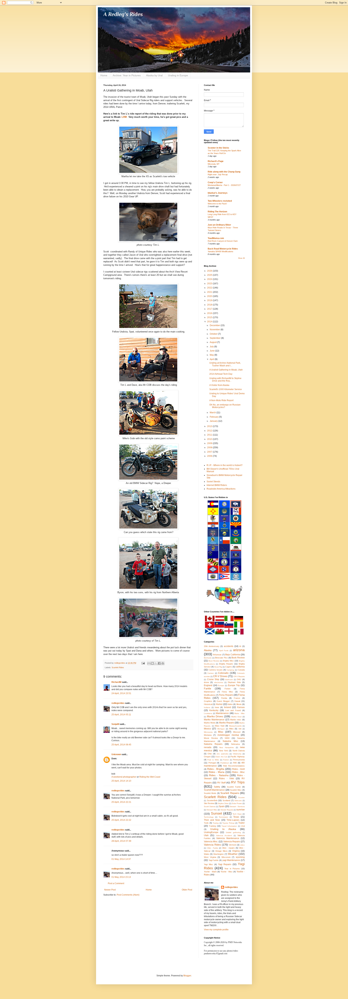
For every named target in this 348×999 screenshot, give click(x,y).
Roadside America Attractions (221, 489)
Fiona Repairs (226, 695)
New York (223, 751)
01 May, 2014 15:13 (121, 877)
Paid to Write (213, 760)
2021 (210, 292)
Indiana (207, 707)
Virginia (236, 851)
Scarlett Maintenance (214, 790)
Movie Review (211, 738)
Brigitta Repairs (226, 664)
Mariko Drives (215, 716)
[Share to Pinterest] (163, 663)
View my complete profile (216, 929)
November (215, 329)
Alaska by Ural (154, 75)
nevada (207, 747)
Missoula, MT (213, 164)
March (213, 412)
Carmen (210, 673)
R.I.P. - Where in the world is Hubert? (225, 465)
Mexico (207, 728)
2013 (210, 426)
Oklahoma (237, 754)
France (237, 698)
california (240, 666)
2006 (210, 456)
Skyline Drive (223, 803)
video (242, 845)
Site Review (209, 803)
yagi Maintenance (231, 860)
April (212, 359)
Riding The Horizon (217, 211)
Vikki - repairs (228, 848)
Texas (236, 817)
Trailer (241, 823)
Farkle (207, 688)
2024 (210, 279)
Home (103, 75)
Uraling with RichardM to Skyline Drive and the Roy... (225, 379)
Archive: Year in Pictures (127, 75)
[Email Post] (143, 663)
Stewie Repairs (227, 810)
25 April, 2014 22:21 (121, 802)
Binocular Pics (221, 658)
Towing (216, 823)
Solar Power (237, 803)
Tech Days (237, 814)
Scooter (241, 797)
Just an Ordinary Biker (219, 225)
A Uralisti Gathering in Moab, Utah (226, 370)
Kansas (241, 707)
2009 (210, 443)
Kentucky (213, 710)
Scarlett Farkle (234, 787)
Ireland (227, 707)
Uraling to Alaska (223, 829)
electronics (218, 682)
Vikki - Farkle (212, 848)
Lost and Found (233, 710)
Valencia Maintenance (227, 838)
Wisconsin (226, 857)
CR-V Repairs (239, 676)
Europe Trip (234, 685)
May (212, 355)
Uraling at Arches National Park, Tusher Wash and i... (225, 364)
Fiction (227, 689)
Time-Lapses (233, 820)
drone (206, 682)
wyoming (240, 857)
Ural (243, 826)
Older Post (187, 889)
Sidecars (238, 801)
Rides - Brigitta (215, 768)
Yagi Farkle (214, 860)
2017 (210, 309)
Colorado (223, 672)
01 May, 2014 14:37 (121, 859)
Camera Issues (215, 670)
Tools (206, 823)
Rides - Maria (216, 772)
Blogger (187, 975)
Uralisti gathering (233, 832)
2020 (210, 296)
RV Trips (238, 782)
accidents (228, 646)
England (208, 685)
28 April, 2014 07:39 (121, 841)
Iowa (217, 707)
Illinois (239, 704)
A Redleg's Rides (123, 14)
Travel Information (229, 826)
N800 (227, 738)
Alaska (208, 650)
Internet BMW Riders (217, 485)
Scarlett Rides (118, 667)
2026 (210, 271)
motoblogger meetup (228, 735)
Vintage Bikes (221, 851)
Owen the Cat (221, 757)
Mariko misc (235, 720)
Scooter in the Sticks (218, 148)
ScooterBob (212, 800)
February (214, 417)
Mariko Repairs (226, 722)
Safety (217, 787)
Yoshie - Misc (227, 872)
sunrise (240, 809)
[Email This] (149, 663)
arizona (239, 650)
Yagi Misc (208, 864)
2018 (210, 304)
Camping (230, 670)
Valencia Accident (224, 835)
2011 (210, 435)
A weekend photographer (123, 777)
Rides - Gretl (238, 769)
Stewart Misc (212, 810)
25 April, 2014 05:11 (121, 714)
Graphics (208, 701)
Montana (208, 735)
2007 (210, 452)
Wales (206, 854)
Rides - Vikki (226, 778)
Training (212, 826)
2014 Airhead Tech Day (220, 374)
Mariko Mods (209, 723)
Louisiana (208, 713)
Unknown (116, 754)
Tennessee (223, 817)
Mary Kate (220, 726)
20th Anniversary (211, 646)
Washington (218, 854)
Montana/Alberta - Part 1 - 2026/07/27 (224, 185)
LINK (124, 117)
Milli (240, 729)
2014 (210, 321)
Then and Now (212, 820)
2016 (210, 313)
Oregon (207, 757)
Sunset (216, 813)
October (214, 334)
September (215, 338)
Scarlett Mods (210, 793)
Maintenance (222, 713)
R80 (235, 763)
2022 (210, 287)
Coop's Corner (215, 182)
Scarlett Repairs (229, 793)
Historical (208, 704)
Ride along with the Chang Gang (224, 171)
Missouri (237, 732)
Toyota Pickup (228, 823)
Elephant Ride (234, 682)
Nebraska (235, 744)
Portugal (212, 763)
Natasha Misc (230, 741)
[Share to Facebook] (159, 663)
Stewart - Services (237, 806)
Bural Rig (218, 667)
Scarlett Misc (235, 790)
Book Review (238, 657)
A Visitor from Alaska (219, 385)
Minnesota (208, 732)
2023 (210, 283)
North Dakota (239, 751)
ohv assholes (222, 754)
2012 (210, 430)
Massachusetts (235, 726)
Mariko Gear (236, 717)
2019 (210, 300)
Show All (241, 258)
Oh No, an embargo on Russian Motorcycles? (225, 406)
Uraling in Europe (178, 75)
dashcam (229, 679)
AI (240, 646)
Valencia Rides (212, 844)
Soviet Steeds (213, 481)
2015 (210, 317)
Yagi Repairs (224, 864)
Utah (206, 835)
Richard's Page (215, 161)
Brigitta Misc (228, 661)
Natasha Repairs (213, 744)
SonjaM (115, 724)
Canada (241, 670)
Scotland (226, 800)
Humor (219, 704)
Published (224, 763)
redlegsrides (118, 703)
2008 (210, 447)
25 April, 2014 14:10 (121, 781)
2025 (210, 275)
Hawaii (237, 701)
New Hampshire (226, 747)
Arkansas (217, 654)
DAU (239, 679)
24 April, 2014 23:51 (121, 693)
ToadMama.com (216, 238)
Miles (231, 729)
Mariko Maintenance (214, 719)
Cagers (228, 667)
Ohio (210, 754)
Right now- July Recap (218, 174)
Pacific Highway (238, 757)
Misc (220, 731)
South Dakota (210, 806)
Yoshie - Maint (210, 872)
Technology (209, 817)
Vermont (232, 845)
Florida (224, 698)
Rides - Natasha (219, 775)
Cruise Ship (213, 679)
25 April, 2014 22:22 (121, 820)
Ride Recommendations (234, 766)
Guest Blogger (223, 701)
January (214, 421)
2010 (210, 439)
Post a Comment (116, 883)
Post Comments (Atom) (128, 895)
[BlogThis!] (152, 663)
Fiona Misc (227, 692)
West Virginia (210, 857)
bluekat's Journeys (217, 193)
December (215, 325)
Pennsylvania (239, 760)
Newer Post (110, 889)
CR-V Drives (220, 676)
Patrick (226, 760)
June (212, 350)
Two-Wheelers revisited (220, 201)
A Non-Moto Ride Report (221, 400)
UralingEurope (211, 832)
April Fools (224, 651)
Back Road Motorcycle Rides (223, 248)
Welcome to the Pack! (217, 204)
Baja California (232, 654)
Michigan (221, 729)
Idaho (230, 704)
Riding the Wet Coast (149, 777)
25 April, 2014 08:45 (121, 744)
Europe (221, 685)
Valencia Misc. (211, 841)
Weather (233, 853)
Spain (222, 806)
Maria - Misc (239, 713)
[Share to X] (156, 663)
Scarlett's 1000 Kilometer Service (225, 389)
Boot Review (214, 661)
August (213, 342)
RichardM (116, 682)
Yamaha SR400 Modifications (220, 251)
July (212, 346)
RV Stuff (221, 782)
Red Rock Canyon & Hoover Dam (223, 241)
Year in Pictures (232, 868)
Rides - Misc (238, 772)
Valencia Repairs (231, 841)
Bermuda (208, 658)
